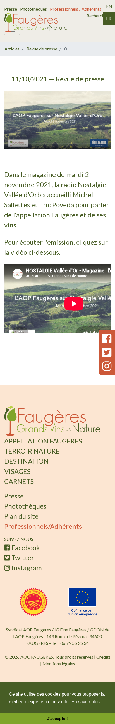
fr (108, 18)
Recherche (97, 15)
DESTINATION (19, 452)
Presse (10, 9)
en (109, 6)
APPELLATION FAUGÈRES (30, 439)
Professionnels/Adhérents (29, 497)
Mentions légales (58, 623)
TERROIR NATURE (23, 446)
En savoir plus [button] (85, 701)
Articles (12, 48)
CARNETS (14, 466)
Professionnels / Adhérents (75, 9)
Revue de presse (42, 48)
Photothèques (33, 9)
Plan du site (15, 490)
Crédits (103, 616)
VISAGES (13, 459)
